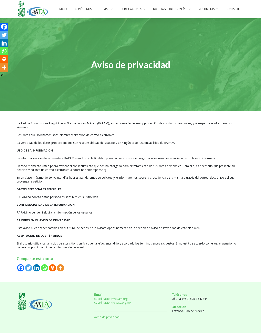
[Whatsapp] (44, 267)
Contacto (233, 9)
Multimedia (206, 9)
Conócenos (83, 9)
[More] (60, 267)
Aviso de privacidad (106, 317)
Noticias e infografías (170, 9)
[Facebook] (20, 267)
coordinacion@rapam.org (111, 299)
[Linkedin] (36, 267)
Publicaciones (131, 9)
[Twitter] (28, 267)
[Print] (52, 267)
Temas (104, 9)
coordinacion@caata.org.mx (112, 302)
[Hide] (1, 75)
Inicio (63, 9)
